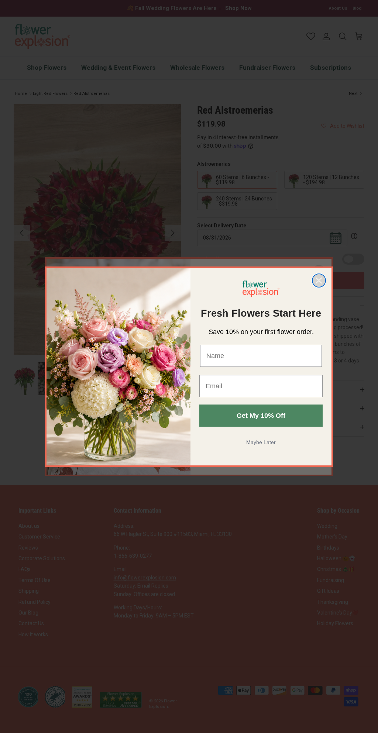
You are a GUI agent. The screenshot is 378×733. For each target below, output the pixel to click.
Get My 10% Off (261, 415)
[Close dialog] (319, 280)
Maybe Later (261, 442)
